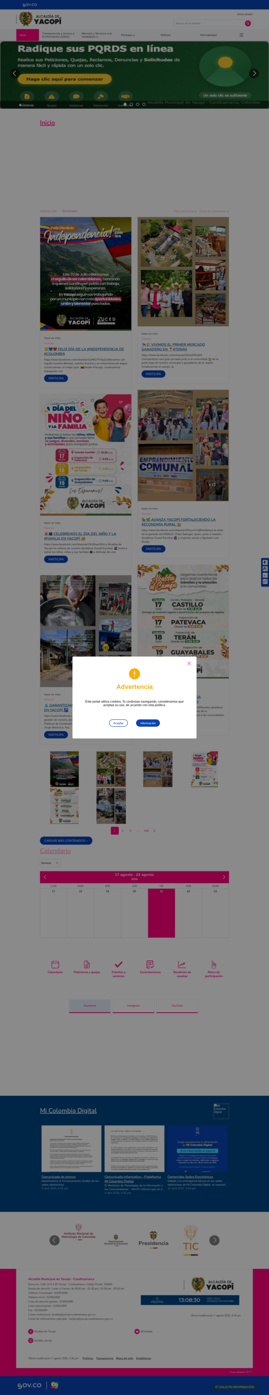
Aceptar (118, 723)
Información (148, 723)
